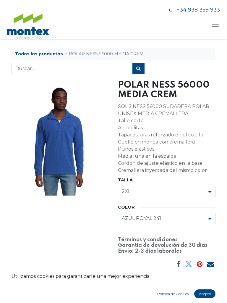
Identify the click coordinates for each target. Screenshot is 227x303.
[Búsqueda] (138, 68)
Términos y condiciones (148, 239)
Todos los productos (39, 54)
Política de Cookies (173, 293)
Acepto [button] (205, 293)
